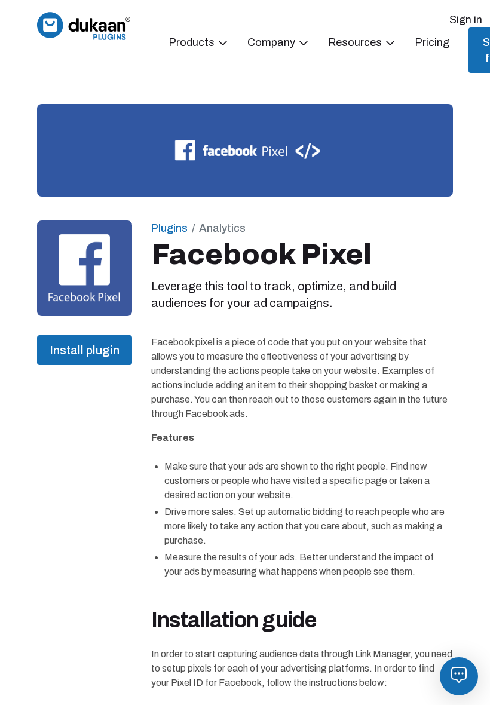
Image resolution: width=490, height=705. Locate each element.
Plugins (169, 228)
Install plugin (85, 350)
